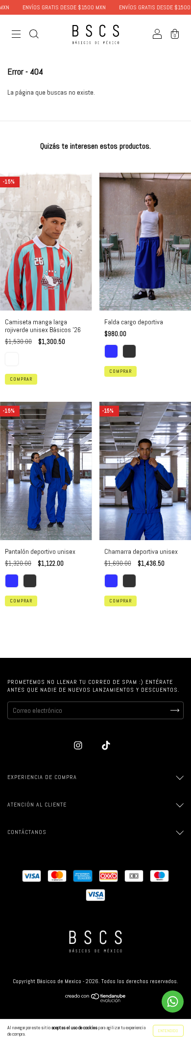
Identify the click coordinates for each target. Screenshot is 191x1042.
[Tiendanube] (95, 999)
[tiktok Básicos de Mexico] (106, 745)
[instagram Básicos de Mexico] (79, 745)
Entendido (168, 1030)
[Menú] (16, 35)
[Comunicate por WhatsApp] (173, 1001)
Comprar (21, 379)
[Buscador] (34, 35)
